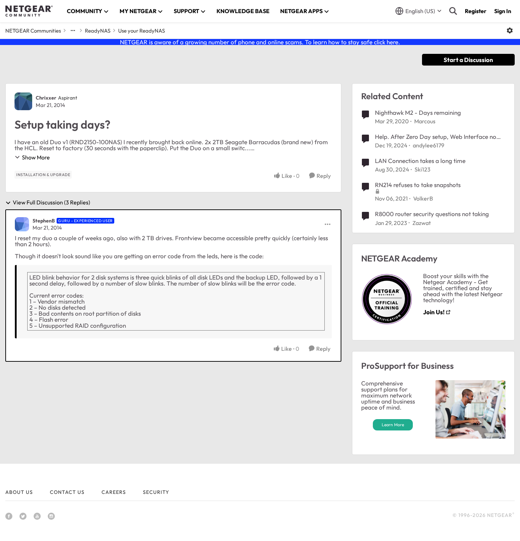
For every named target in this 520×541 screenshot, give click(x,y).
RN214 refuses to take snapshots (418, 184)
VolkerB (423, 198)
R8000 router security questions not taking (432, 214)
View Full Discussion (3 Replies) (51, 202)
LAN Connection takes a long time (420, 160)
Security (156, 492)
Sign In (502, 11)
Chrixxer (46, 97)
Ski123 (423, 169)
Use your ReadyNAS (141, 30)
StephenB (44, 220)
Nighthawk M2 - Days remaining (418, 112)
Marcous (424, 121)
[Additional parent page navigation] (73, 30)
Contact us (67, 492)
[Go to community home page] (29, 11)
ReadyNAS (97, 30)
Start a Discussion (468, 59)
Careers (114, 492)
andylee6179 (428, 145)
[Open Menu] (510, 30)
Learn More (393, 424)
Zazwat (421, 223)
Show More (36, 157)
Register (475, 11)
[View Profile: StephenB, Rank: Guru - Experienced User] (22, 224)
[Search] (453, 11)
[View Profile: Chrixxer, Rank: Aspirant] (23, 101)
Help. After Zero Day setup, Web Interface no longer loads (435, 137)
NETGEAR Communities (33, 30)
